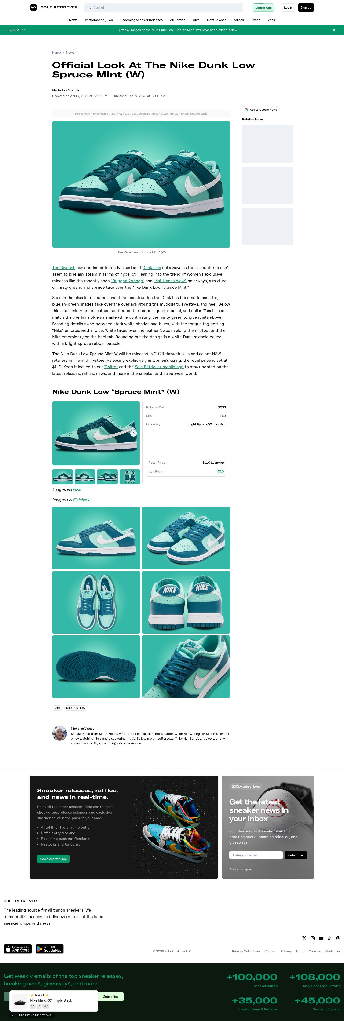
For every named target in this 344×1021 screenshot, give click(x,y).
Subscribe (295, 855)
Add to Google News (263, 109)
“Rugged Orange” (127, 280)
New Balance (217, 20)
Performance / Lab (99, 20)
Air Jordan (177, 20)
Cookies (315, 951)
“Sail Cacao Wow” (170, 280)
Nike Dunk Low (75, 708)
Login (288, 7)
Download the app (53, 859)
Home (56, 52)
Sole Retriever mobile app (159, 366)
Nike (196, 20)
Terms (300, 951)
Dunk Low (152, 267)
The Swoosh (63, 267)
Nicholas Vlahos (66, 90)
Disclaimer (332, 951)
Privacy (286, 951)
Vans (271, 20)
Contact (270, 951)
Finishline (81, 499)
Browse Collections (246, 951)
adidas (239, 20)
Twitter (111, 366)
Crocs (255, 20)
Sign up (306, 7)
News (73, 20)
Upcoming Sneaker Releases (141, 20)
